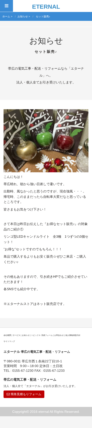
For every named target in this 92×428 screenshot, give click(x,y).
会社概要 (7, 335)
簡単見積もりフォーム (25, 394)
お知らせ (22, 16)
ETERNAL (46, 6)
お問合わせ (59, 335)
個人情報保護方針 (72, 335)
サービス (16, 335)
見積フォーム (47, 335)
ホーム (6, 16)
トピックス (36, 335)
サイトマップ (9, 341)
